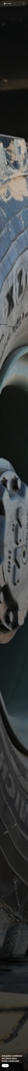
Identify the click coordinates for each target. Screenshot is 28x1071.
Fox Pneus (8, 3)
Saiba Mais (5, 1065)
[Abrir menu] (24, 3)
